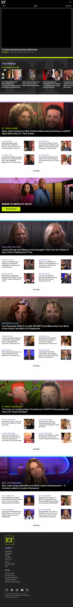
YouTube (8, 558)
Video (35, 6)
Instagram (8, 553)
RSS (6, 566)
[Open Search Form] (70, 2)
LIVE (4, 6)
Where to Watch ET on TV (17, 204)
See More (36, 171)
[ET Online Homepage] (4, 2)
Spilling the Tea (11, 247)
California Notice (10, 580)
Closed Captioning (11, 578)
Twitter (7, 555)
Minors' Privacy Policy (12, 582)
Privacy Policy (10, 575)
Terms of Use (9, 573)
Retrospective (10, 323)
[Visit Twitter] (12, 590)
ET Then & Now (10, 128)
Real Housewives (11, 483)
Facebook (8, 551)
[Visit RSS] (27, 590)
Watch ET (68, 6)
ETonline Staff (10, 564)
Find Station (11, 209)
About (7, 562)
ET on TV (8, 560)
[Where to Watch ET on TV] (36, 195)
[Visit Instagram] (17, 590)
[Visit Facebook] (7, 590)
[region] (36, 28)
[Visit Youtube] (22, 590)
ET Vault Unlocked (12, 407)
